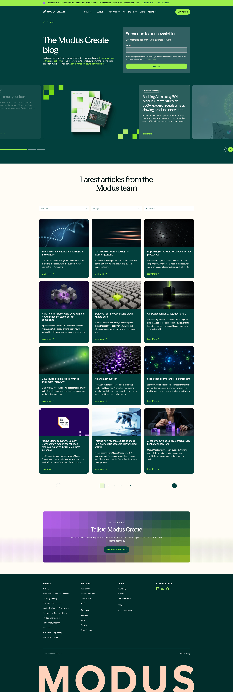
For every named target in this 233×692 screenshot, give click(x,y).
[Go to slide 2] (32, 149)
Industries (113, 12)
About (100, 12)
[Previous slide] (224, 149)
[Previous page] (58, 485)
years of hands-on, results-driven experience (88, 64)
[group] (116, 118)
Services (88, 12)
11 (131, 485)
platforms (58, 61)
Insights (150, 12)
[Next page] (174, 485)
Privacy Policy (151, 59)
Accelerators (128, 12)
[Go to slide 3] (41, 149)
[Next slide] (230, 149)
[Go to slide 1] (13, 149)
